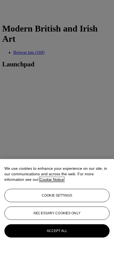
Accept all (57, 231)
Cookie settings (57, 195)
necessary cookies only (57, 213)
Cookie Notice (52, 179)
